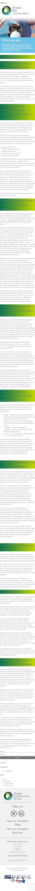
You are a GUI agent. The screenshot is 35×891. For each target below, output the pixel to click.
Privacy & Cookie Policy (17, 870)
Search (2, 751)
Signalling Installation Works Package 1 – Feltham (17, 464)
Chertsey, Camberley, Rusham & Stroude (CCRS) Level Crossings (16, 396)
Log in (5, 779)
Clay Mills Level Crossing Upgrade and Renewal (15, 65)
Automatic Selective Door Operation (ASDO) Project (16, 662)
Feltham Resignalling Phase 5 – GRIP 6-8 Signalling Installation (17, 205)
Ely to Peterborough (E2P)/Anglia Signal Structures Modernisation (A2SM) (15, 112)
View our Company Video (17, 822)
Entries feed (7, 781)
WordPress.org (8, 785)
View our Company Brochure (17, 830)
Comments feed (8, 783)
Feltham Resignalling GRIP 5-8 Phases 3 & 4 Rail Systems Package (17, 310)
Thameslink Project (11, 592)
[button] (5, 2)
